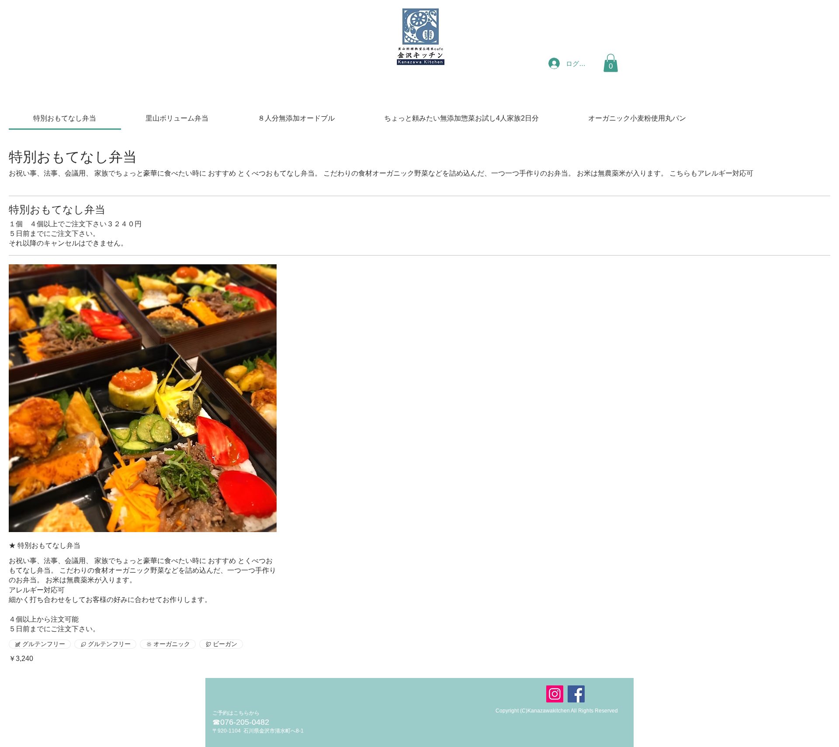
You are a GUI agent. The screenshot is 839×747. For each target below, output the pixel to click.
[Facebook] (576, 693)
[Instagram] (554, 693)
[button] (610, 63)
